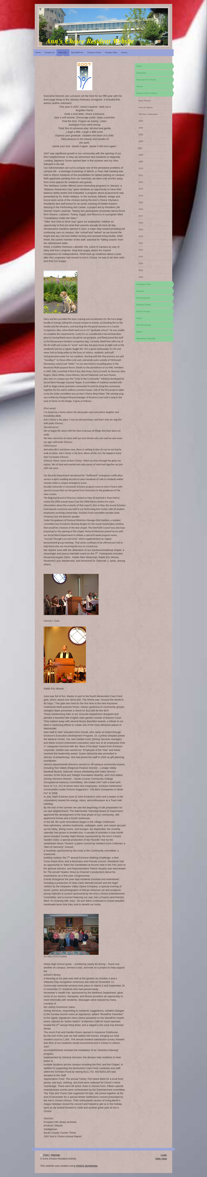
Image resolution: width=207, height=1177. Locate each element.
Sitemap (55, 1155)
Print (46, 1155)
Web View (161, 1158)
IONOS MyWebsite (86, 1165)
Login (164, 1155)
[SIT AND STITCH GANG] (71, 934)
